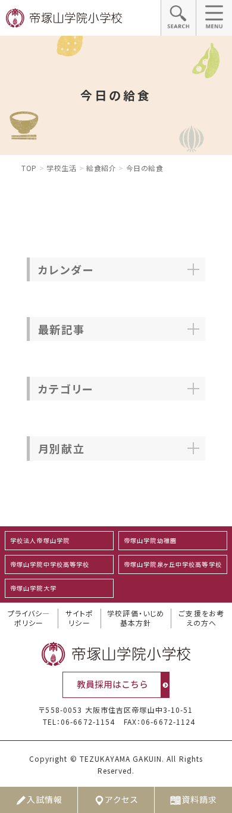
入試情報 (44, 799)
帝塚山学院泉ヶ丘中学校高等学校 (173, 564)
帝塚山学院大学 (33, 588)
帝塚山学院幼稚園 (150, 540)
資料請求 (199, 799)
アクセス (121, 799)
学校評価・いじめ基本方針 (135, 618)
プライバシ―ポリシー (29, 618)
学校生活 (61, 168)
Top (29, 168)
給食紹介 (101, 168)
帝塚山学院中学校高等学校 (49, 564)
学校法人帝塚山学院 (40, 540)
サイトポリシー (79, 618)
